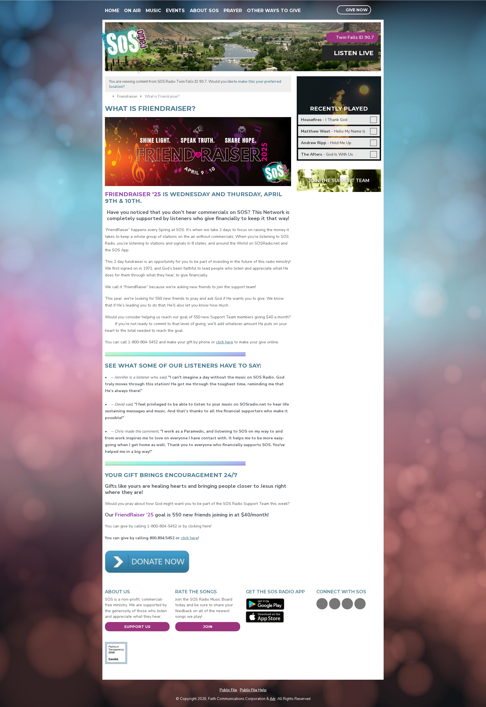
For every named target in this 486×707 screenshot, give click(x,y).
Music (153, 10)
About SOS (204, 10)
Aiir (273, 698)
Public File (228, 690)
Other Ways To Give (274, 10)
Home (112, 10)
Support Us (137, 626)
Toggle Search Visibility (377, 10)
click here (224, 342)
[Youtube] (347, 603)
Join (207, 626)
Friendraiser (127, 96)
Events (175, 10)
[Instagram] (360, 603)
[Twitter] (334, 603)
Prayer (233, 10)
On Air (132, 10)
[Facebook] (322, 603)
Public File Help (253, 690)
